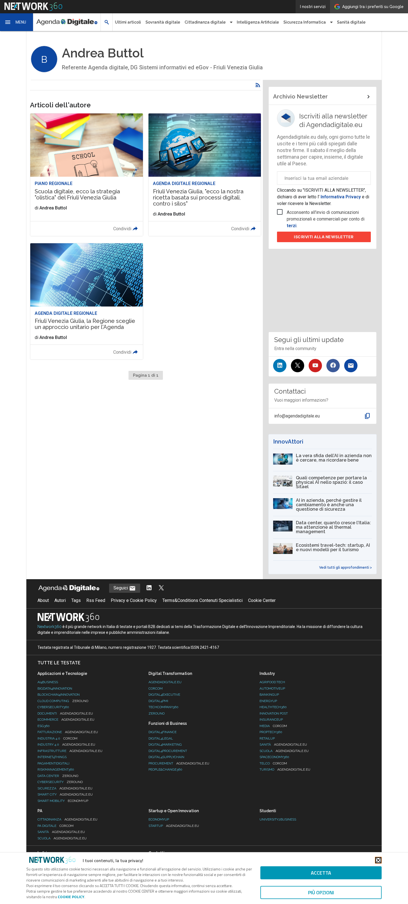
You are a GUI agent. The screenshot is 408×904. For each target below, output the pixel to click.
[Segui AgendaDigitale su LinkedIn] (149, 588)
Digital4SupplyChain (166, 757)
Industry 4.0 (66, 744)
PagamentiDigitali (53, 763)
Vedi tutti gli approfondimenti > (345, 567)
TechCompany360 (163, 707)
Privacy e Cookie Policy (134, 600)
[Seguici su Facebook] (333, 365)
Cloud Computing (62, 701)
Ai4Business (47, 682)
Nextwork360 (49, 626)
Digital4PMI (158, 701)
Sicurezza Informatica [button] (304, 22)
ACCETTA (321, 873)
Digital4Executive (164, 695)
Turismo (285, 769)
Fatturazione (67, 732)
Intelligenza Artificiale (258, 22)
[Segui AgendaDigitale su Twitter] (161, 588)
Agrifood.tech (272, 682)
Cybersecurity (60, 782)
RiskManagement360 (55, 769)
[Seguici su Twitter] (297, 365)
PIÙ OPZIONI (321, 892)
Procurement (178, 763)
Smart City (65, 794)
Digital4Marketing (165, 744)
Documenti (65, 713)
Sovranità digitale (162, 22)
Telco (273, 763)
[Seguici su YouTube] (315, 365)
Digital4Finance (162, 732)
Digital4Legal (160, 738)
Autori (60, 600)
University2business (278, 819)
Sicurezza (64, 788)
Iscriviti (324, 236)
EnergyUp (268, 701)
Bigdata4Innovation (54, 688)
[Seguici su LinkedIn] (279, 365)
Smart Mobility (62, 801)
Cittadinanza (67, 819)
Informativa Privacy (340, 196)
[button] (16, 22)
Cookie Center (262, 600)
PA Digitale (55, 826)
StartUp (173, 826)
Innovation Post (274, 713)
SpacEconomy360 (274, 757)
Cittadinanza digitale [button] (205, 22)
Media (273, 726)
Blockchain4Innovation (58, 695)
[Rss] (258, 85)
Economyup (158, 819)
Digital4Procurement (167, 751)
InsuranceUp (271, 719)
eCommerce (65, 719)
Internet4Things (52, 757)
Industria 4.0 (57, 738)
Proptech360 (271, 732)
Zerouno (156, 713)
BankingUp (269, 695)
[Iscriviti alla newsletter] (350, 365)
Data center (57, 776)
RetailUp (267, 738)
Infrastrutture (69, 751)
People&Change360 (165, 769)
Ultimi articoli (128, 22)
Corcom (155, 688)
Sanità (283, 744)
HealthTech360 (273, 707)
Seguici (121, 588)
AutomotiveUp (272, 688)
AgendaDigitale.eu (165, 682)
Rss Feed (95, 600)
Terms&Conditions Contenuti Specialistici (202, 600)
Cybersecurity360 (53, 707)
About (43, 600)
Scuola (284, 751)
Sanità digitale (351, 22)
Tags (76, 600)
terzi (291, 225)
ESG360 (43, 726)
